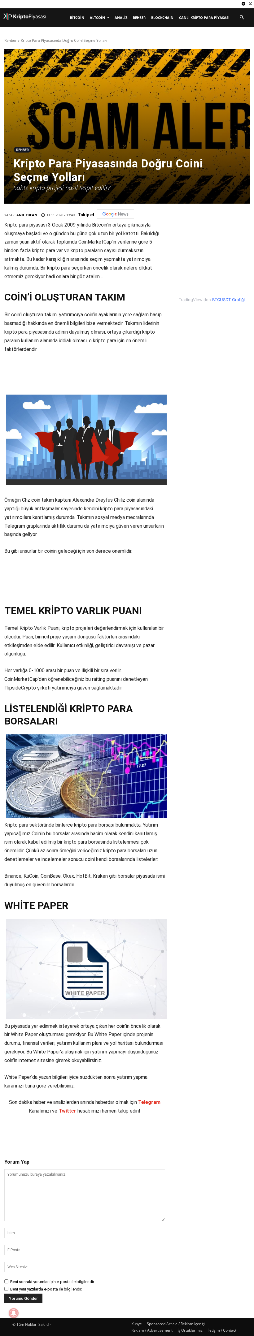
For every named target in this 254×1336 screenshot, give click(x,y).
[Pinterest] (76, 1133)
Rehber (10, 40)
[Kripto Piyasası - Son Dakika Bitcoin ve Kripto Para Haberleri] (24, 16)
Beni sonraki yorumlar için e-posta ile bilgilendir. (52, 1281)
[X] (250, 4)
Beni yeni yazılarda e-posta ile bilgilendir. (46, 1289)
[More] (119, 1133)
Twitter (67, 1111)
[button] (241, 17)
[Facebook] (48, 1133)
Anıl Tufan (26, 215)
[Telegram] (243, 4)
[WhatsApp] (91, 1133)
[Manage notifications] (14, 1313)
